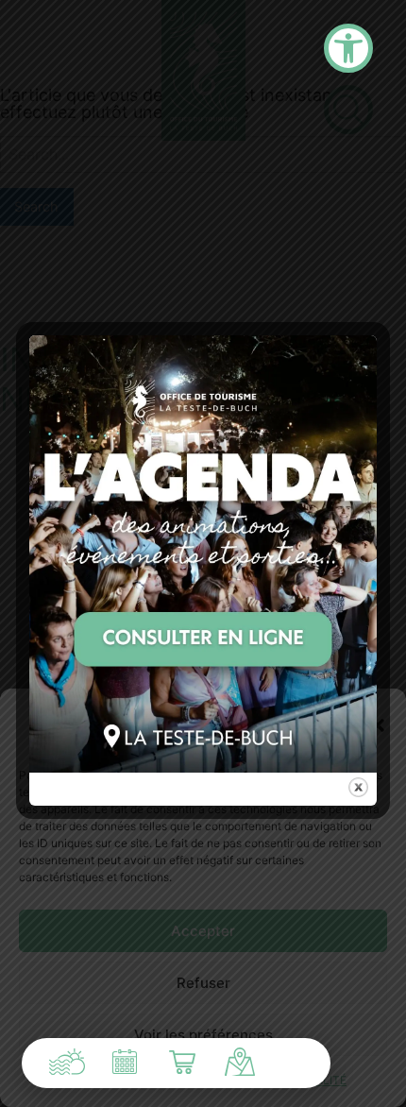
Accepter (203, 931)
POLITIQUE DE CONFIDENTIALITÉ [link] (256, 1080)
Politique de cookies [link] (103, 1080)
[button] (377, 725)
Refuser (203, 983)
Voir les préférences (203, 1035)
